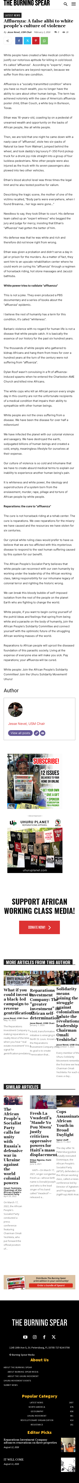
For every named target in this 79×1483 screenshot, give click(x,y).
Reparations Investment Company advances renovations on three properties (30, 1441)
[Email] (42, 733)
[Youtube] (25, 1337)
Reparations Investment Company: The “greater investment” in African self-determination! (45, 1004)
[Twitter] (27, 40)
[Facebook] (19, 40)
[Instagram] (35, 1337)
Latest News (12, 15)
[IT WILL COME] (68, 1465)
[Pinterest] (36, 40)
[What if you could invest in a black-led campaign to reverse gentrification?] (19, 978)
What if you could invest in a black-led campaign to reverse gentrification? (19, 1002)
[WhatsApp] (44, 40)
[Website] (36, 733)
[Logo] (27, 3)
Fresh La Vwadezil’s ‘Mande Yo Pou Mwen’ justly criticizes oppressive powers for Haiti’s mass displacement (43, 1134)
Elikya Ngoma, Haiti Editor (40, 1160)
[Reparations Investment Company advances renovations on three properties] (68, 1445)
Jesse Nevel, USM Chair (19, 32)
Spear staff (62, 1139)
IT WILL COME (14, 1459)
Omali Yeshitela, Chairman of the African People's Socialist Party (13, 1191)
